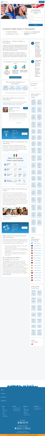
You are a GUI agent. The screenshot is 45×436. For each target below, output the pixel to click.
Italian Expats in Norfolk (39, 222)
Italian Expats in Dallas (33, 144)
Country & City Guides (16, 410)
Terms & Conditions (21, 432)
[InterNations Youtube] (27, 422)
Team (3, 409)
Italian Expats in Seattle (33, 137)
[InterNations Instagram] (24, 422)
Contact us (4, 414)
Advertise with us (5, 416)
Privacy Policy (27, 432)
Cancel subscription (27, 414)
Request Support (26, 409)
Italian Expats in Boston (39, 125)
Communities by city (16, 409)
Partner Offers (26, 410)
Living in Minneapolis (39, 293)
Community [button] (3, 400)
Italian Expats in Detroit (39, 131)
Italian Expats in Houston (33, 117)
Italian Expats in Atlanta (39, 137)
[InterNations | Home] (4, 2)
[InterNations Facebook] (18, 422)
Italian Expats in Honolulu (39, 207)
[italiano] (32, 344)
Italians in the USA (10, 270)
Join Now (42, 1)
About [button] (2, 389)
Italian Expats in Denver (39, 144)
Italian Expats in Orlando (39, 178)
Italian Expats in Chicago (39, 110)
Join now (36, 24)
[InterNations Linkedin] (21, 422)
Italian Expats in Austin (33, 165)
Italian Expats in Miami (33, 131)
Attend (25, 108)
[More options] (39, 88)
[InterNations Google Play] (27, 428)
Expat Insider (26, 413)
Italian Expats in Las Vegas (39, 158)
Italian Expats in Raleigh (33, 178)
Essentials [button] (3, 397)
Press (3, 412)
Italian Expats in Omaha (33, 192)
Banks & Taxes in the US (33, 321)
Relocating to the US (33, 308)
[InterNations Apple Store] (18, 428)
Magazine (25, 412)
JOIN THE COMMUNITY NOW (15, 77)
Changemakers (36, 409)
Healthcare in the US (39, 315)
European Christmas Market (14, 108)
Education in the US (39, 321)
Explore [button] (3, 393)
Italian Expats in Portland (33, 185)
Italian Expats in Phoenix (33, 172)
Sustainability (5, 410)
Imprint (17, 432)
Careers (4, 413)
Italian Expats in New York (39, 102)
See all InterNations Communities (31, 435)
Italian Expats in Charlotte (39, 172)
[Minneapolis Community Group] (16, 214)
